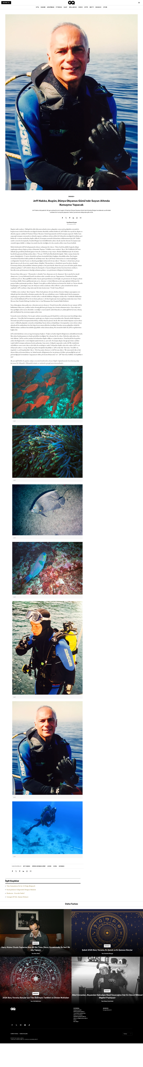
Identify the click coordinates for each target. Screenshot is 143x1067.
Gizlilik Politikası (14, 1033)
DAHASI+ (98, 7)
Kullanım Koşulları (24, 1033)
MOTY (92, 7)
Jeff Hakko (26, 866)
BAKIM (43, 7)
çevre (49, 866)
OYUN (105, 7)
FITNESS (59, 7)
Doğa (55, 866)
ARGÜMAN (50, 7)
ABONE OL (6, 2)
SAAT (65, 7)
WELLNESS (73, 7)
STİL (37, 7)
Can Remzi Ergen (72, 222)
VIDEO (80, 7)
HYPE (86, 7)
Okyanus (61, 866)
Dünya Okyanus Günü (38, 866)
